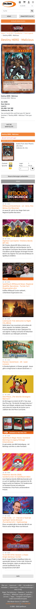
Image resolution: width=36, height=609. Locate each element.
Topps (12, 596)
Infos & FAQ (18, 589)
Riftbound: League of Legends (21, 594)
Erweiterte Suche (27, 16)
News (9, 16)
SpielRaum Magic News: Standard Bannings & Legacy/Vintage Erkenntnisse (16, 440)
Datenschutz (14, 587)
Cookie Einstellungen (26, 587)
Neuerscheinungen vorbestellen (18, 176)
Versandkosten (28, 585)
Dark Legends (28, 33)
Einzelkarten (19, 33)
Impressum (12, 585)
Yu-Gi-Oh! (10, 33)
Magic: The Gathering (9, 592)
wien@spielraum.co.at (13, 603)
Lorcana (5, 596)
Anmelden (4, 587)
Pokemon (21, 592)
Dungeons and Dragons (23, 596)
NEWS (18, 181)
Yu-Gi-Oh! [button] (22, 6)
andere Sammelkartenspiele (18, 598)
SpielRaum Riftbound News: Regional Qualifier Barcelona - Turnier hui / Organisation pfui (18, 286)
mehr (18, 576)
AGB (19, 585)
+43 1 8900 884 (25, 603)
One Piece (6, 594)
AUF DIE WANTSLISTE (9, 125)
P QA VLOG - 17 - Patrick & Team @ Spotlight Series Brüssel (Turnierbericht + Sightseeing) (17, 520)
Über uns (4, 585)
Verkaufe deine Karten (18, 21)
